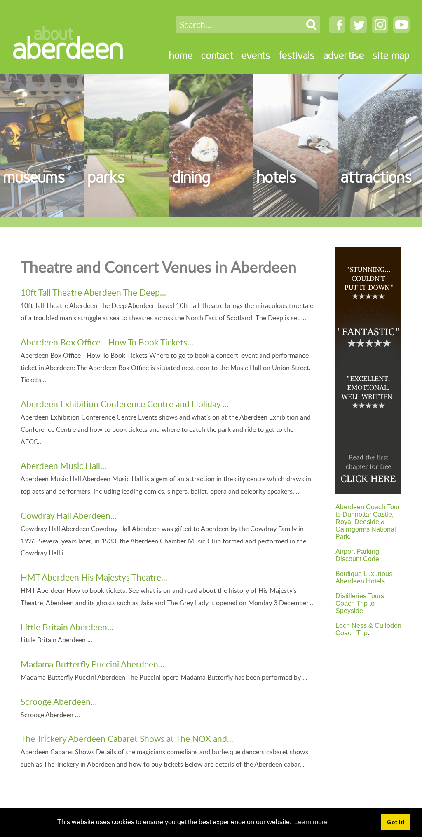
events (255, 55)
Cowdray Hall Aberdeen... (69, 515)
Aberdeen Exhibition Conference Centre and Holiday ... (125, 404)
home (181, 55)
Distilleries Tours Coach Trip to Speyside (359, 603)
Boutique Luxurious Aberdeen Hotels (363, 577)
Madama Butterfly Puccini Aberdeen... (92, 664)
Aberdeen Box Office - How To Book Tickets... (107, 342)
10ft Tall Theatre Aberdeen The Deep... (93, 292)
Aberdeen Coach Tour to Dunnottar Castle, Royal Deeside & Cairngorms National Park (367, 522)
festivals (297, 55)
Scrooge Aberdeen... (59, 701)
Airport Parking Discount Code (357, 555)
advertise (343, 55)
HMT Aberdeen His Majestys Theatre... (94, 577)
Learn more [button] (311, 821)
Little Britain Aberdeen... (67, 627)
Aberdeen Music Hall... (63, 465)
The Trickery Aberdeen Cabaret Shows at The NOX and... (127, 738)
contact (217, 55)
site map (391, 55)
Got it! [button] (396, 822)
